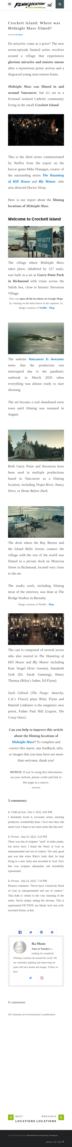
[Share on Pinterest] (41, 932)
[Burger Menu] (9, 4)
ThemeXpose (53, 1135)
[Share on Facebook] (20, 932)
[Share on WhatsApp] (52, 932)
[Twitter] (30, 979)
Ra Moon (19, 35)
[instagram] (41, 979)
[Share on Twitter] (31, 932)
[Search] (60, 4)
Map (52, 307)
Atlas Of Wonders (32, 1135)
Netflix (43, 307)
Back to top (54, 1142)
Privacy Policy (43, 1135)
